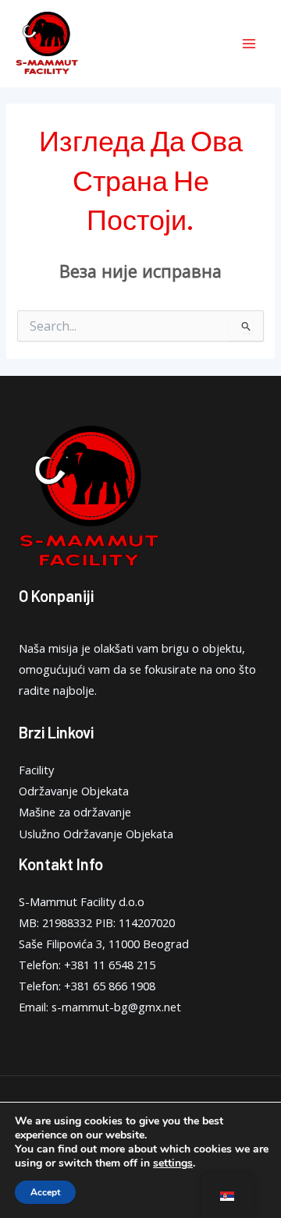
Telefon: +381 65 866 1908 (87, 985)
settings (173, 1163)
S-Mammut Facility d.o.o (81, 901)
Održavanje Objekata (74, 790)
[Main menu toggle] (249, 43)
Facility (36, 769)
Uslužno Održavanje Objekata (96, 833)
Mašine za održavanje (75, 812)
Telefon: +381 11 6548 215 (87, 964)
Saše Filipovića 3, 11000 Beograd (104, 943)
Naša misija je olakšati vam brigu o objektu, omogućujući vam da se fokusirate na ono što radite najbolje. (137, 669)
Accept (45, 1192)
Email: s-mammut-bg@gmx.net (100, 1006)
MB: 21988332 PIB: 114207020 (97, 922)
